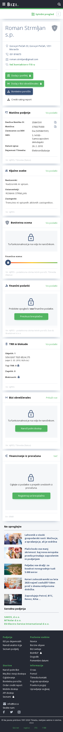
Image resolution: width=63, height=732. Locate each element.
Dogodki (34, 656)
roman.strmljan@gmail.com (23, 59)
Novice (33, 641)
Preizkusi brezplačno (31, 316)
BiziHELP (34, 652)
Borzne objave (37, 645)
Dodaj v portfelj (19, 75)
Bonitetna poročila (12, 681)
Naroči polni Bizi (11, 669)
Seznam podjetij (11, 649)
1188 (44, 728)
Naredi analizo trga (12, 645)
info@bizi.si (12, 703)
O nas (33, 669)
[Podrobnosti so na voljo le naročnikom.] (18, 366)
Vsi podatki (51, 112)
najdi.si (27, 728)
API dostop (8, 692)
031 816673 (15, 54)
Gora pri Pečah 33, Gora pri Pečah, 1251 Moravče (30, 47)
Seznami (7, 696)
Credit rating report (21, 99)
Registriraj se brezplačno (31, 495)
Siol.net (16, 728)
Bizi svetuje (35, 649)
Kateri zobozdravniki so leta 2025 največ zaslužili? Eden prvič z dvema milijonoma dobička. (41, 584)
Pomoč (33, 673)
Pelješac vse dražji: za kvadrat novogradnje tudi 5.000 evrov (40, 569)
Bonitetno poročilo (21, 91)
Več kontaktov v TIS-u (22, 64)
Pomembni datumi (39, 660)
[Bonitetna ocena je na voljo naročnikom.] (54, 28)
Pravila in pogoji (38, 685)
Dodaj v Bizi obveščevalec (24, 83)
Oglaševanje (9, 677)
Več (55, 456)
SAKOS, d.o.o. (12, 617)
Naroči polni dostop (31, 428)
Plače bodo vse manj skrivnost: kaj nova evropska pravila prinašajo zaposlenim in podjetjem (41, 554)
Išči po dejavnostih (12, 641)
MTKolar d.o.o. (12, 620)
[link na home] (13, 4)
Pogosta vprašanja (39, 681)
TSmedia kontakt (38, 677)
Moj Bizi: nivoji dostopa (14, 673)
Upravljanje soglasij (40, 689)
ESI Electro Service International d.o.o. (26, 623)
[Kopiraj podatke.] (55, 122)
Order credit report (12, 685)
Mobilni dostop (10, 689)
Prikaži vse (51, 397)
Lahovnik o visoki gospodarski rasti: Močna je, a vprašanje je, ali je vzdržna (41, 538)
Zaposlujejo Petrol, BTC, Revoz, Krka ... (39, 597)
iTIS (35, 728)
